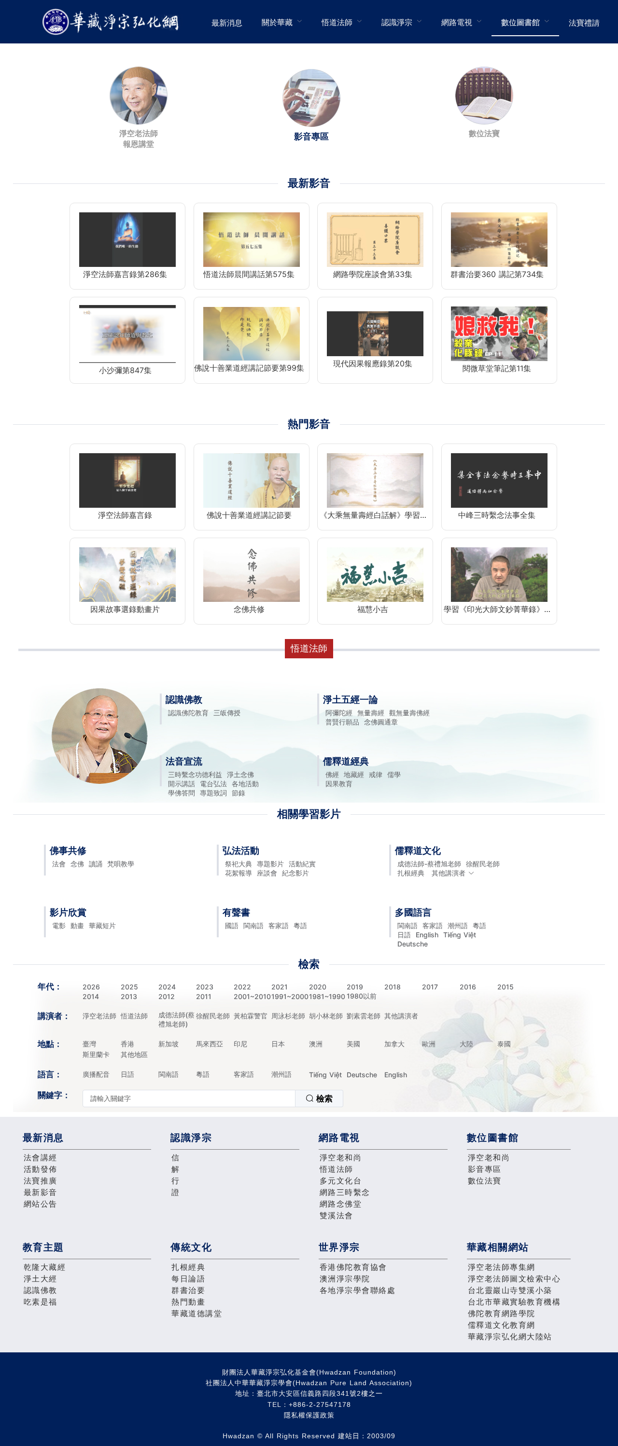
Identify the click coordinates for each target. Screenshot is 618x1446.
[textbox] (189, 1098)
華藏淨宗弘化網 (112, 22)
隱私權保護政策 (309, 1415)
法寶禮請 (584, 23)
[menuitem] (227, 21)
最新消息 (226, 23)
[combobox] (213, 1098)
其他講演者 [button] (448, 873)
